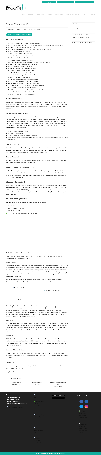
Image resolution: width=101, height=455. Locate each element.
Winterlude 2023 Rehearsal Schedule (81, 34)
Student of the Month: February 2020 (58, 383)
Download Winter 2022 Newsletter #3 (19, 34)
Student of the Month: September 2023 (82, 42)
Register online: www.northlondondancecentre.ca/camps (30, 152)
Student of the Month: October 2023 (81, 37)
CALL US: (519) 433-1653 (49, 2)
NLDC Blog (11, 29)
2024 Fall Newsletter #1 (78, 32)
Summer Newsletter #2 (78, 40)
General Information (35, 29)
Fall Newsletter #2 (16, 382)
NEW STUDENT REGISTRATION (84, 2)
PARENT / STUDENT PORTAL (66, 2)
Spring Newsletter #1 (37, 382)
